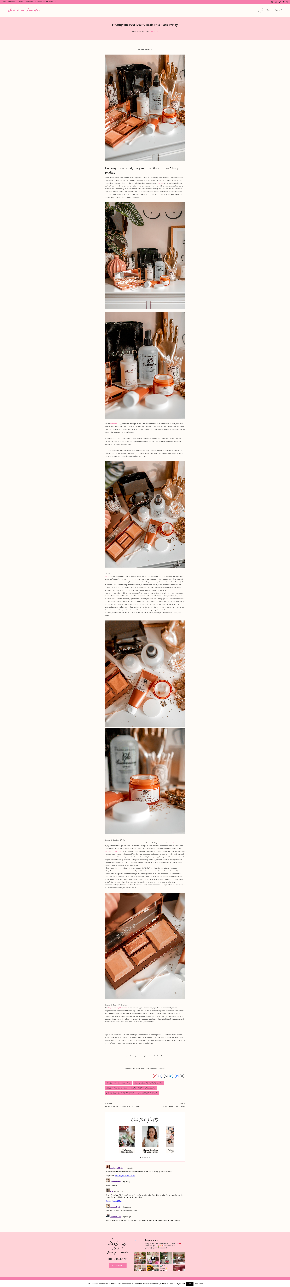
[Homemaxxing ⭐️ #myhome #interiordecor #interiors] (140, 1271)
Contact (29, 1)
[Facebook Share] (160, 1076)
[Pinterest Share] (155, 1076)
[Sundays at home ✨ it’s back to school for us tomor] (166, 1258)
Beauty (154, 32)
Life (261, 10)
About (21, 1)
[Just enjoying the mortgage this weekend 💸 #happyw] (179, 1258)
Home (4, 1)
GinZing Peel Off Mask (113, 851)
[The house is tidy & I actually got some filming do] (153, 1258)
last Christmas (175, 843)
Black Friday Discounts (143, 1088)
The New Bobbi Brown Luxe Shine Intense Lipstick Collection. (123, 1105)
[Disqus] (145, 1192)
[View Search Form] (287, 1)
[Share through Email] (182, 1076)
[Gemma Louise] (24, 10)
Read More (198, 1284)
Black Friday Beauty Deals (148, 1083)
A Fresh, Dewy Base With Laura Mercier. (150, 1151)
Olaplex (108, 576)
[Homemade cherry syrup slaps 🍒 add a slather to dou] (153, 1271)
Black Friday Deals (117, 1088)
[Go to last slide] (119, 1141)
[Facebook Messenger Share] (177, 1076)
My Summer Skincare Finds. (127, 1151)
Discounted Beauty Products (121, 1093)
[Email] (283, 2)
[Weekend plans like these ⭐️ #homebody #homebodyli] (166, 1271)
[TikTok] (280, 2)
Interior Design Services (45, 1)
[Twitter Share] (166, 1076)
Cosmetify (160, 183)
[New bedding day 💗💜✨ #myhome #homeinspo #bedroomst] (179, 1271)
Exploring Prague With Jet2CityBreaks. (173, 1105)
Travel (278, 10)
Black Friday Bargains (118, 1083)
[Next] (170, 1141)
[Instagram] (272, 2)
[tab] (140, 1157)
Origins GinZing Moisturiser (117, 1008)
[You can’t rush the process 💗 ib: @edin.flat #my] (140, 1258)
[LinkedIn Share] (171, 1076)
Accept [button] (189, 1284)
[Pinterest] (276, 2)
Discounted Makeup (148, 1093)
